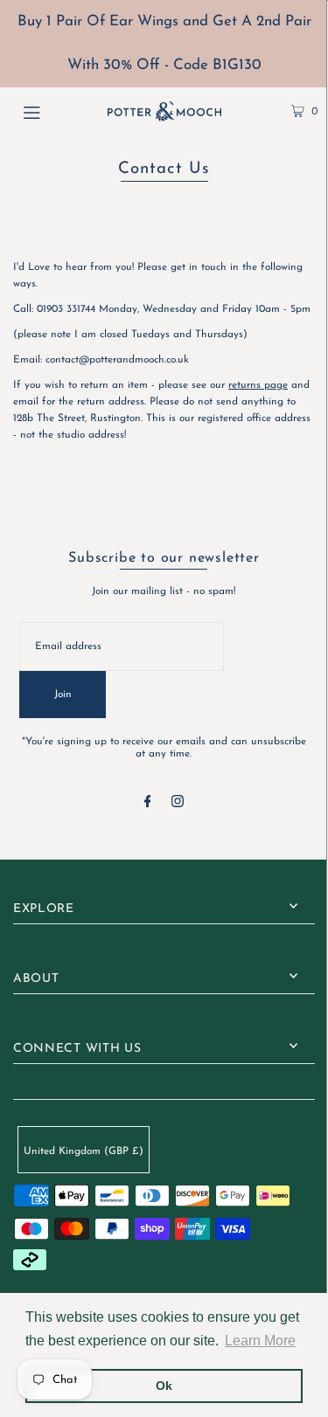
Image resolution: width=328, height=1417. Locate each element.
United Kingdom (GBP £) (83, 1151)
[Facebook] (147, 804)
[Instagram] (177, 804)
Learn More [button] (260, 1340)
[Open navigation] (51, 111)
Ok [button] (164, 1386)
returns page (258, 385)
